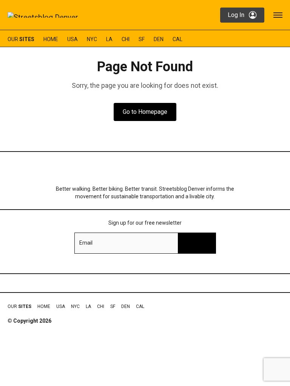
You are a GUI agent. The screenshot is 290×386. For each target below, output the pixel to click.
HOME (50, 39)
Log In (236, 14)
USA (72, 39)
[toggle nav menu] (277, 15)
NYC (92, 39)
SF (142, 39)
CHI (126, 39)
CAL (177, 39)
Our (21, 39)
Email (86, 243)
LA (109, 39)
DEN (159, 39)
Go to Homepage (145, 111)
